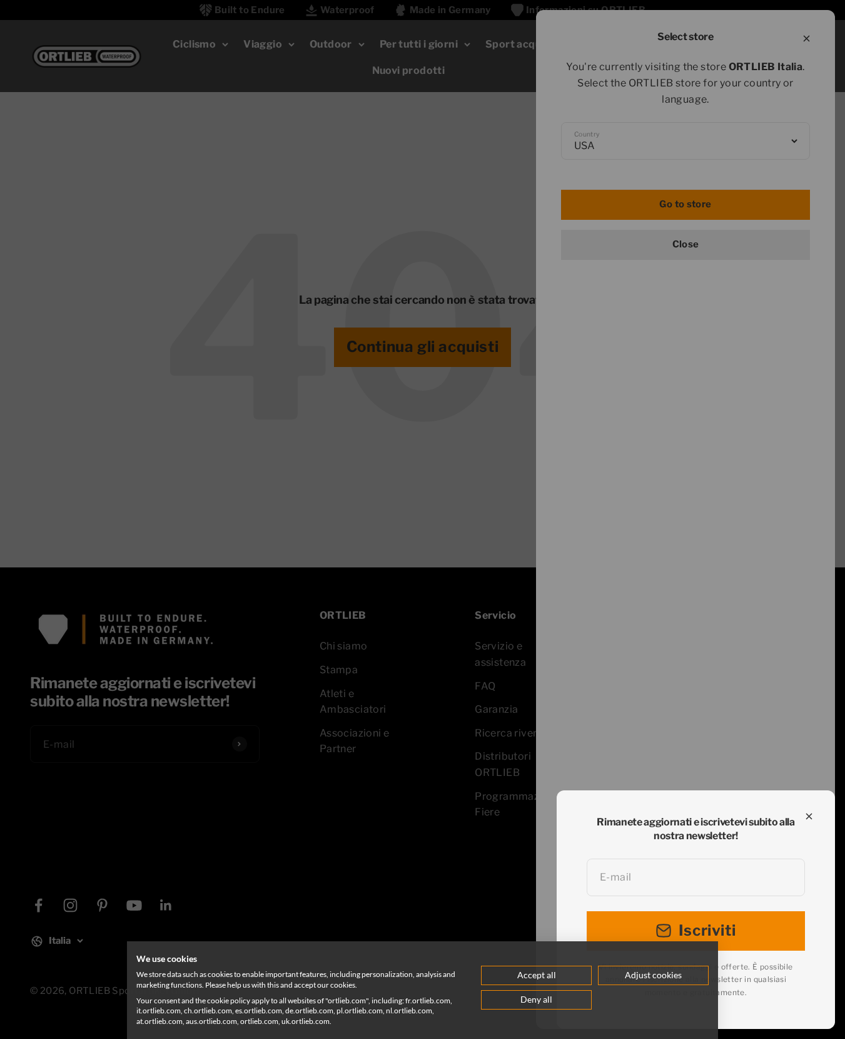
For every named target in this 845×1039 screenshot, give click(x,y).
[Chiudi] (809, 816)
